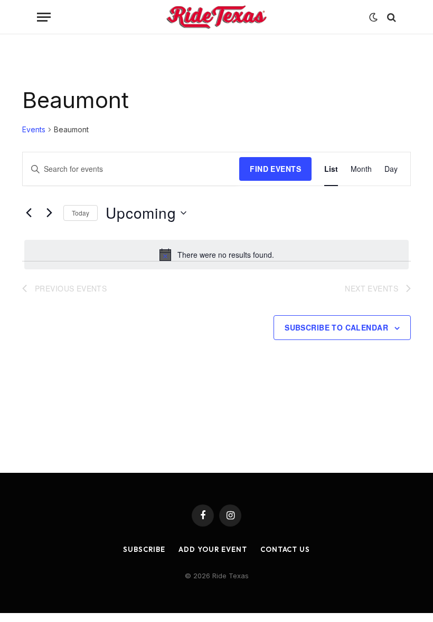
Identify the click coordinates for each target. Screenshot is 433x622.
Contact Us (285, 549)
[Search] (390, 17)
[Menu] (44, 17)
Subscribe (144, 549)
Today (80, 212)
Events (33, 129)
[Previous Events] (28, 213)
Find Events (275, 168)
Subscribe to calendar (336, 327)
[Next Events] (49, 213)
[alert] (216, 254)
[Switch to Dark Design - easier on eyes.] (373, 17)
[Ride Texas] (216, 17)
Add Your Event (212, 549)
